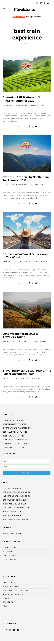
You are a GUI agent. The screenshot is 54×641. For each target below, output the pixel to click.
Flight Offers (9, 547)
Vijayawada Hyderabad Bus (16, 520)
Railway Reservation (13, 534)
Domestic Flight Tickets (14, 424)
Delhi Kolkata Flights (13, 436)
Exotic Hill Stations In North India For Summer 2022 (26, 178)
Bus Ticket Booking (12, 488)
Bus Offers (8, 551)
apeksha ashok (37, 105)
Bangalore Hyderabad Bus (16, 492)
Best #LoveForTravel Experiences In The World (25, 255)
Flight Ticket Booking (13, 420)
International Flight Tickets (17, 428)
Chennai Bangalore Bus (14, 504)
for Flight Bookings (27, 17)
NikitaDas (36, 378)
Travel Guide (9, 583)
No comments (21, 105)
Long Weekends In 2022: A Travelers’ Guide (20, 335)
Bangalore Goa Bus (12, 516)
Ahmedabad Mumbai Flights (16, 440)
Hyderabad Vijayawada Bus (16, 508)
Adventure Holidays (13, 594)
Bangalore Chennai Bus (14, 500)
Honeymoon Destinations (15, 590)
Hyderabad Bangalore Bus (16, 496)
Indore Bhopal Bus (12, 512)
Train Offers (9, 555)
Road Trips (8, 602)
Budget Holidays (11, 586)
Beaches (7, 598)
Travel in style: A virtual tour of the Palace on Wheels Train (27, 372)
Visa (5, 606)
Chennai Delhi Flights (13, 448)
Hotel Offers (9, 559)
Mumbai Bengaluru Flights (16, 444)
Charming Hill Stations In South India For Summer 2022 (25, 98)
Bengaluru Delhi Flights (15, 432)
